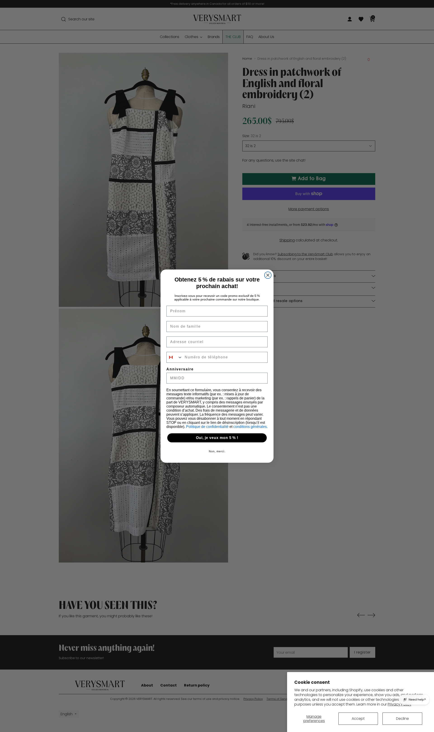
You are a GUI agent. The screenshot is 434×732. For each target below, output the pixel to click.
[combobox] (174, 357)
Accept (358, 718)
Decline (402, 718)
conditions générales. (250, 427)
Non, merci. (217, 451)
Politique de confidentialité (207, 427)
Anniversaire (180, 369)
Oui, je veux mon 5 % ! (217, 438)
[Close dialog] (267, 275)
